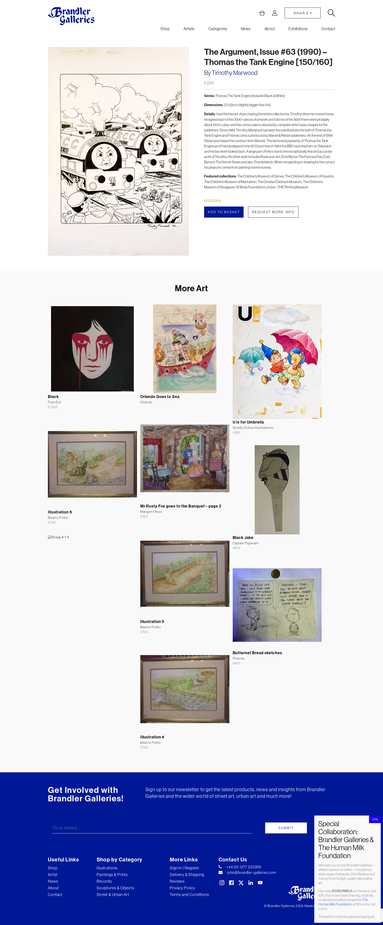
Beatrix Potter (58, 517)
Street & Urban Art (113, 894)
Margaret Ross (151, 511)
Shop (165, 28)
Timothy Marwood (235, 72)
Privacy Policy (182, 887)
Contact (328, 28)
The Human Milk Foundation (343, 902)
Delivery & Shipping (187, 874)
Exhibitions (298, 28)
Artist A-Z (301, 13)
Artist (52, 874)
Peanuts (239, 658)
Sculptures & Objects (115, 887)
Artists (189, 28)
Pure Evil (54, 402)
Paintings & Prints (112, 874)
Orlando (146, 402)
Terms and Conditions (189, 894)
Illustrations (107, 867)
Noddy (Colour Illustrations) (253, 427)
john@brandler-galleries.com (251, 872)
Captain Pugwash (246, 543)
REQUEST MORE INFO (273, 212)
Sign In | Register (184, 867)
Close (375, 819)
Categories (217, 28)
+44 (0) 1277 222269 (243, 867)
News (246, 28)
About (269, 28)
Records (104, 881)
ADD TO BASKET (224, 212)
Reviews (177, 881)
